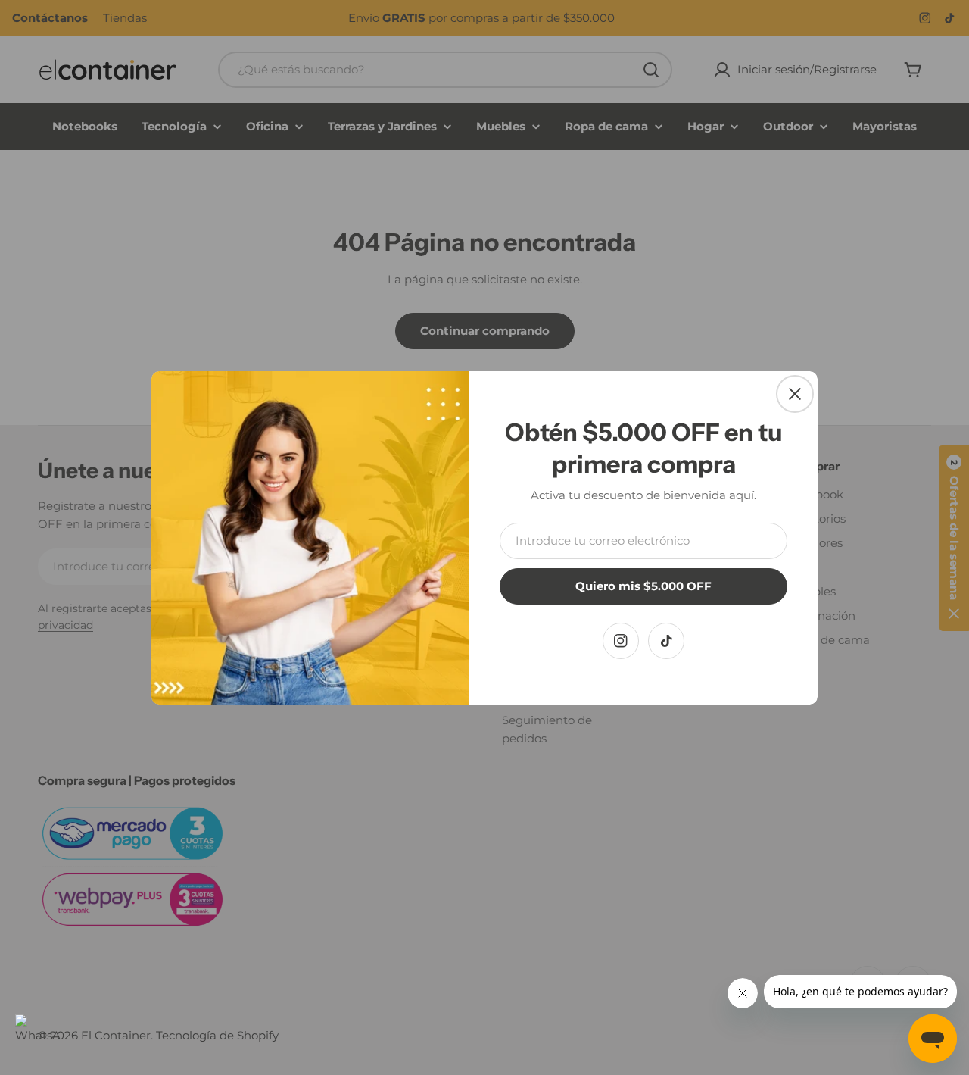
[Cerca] (795, 394)
